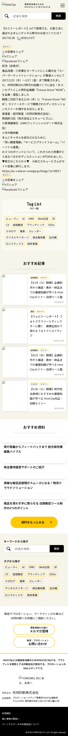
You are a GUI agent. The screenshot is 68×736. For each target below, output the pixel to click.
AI (23, 218)
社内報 (53, 237)
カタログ (11, 231)
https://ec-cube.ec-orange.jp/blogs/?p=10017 (31, 171)
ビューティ (12, 218)
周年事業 (32, 244)
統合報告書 (39, 237)
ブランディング (35, 225)
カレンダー (35, 231)
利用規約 (6, 713)
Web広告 (43, 218)
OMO (31, 218)
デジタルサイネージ (17, 237)
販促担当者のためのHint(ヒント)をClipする (37, 5)
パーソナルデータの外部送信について (20, 724)
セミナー (6, 46)
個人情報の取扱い (10, 718)
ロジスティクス (15, 244)
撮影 (22, 231)
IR (53, 218)
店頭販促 (18, 225)
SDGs (51, 225)
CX (7, 225)
